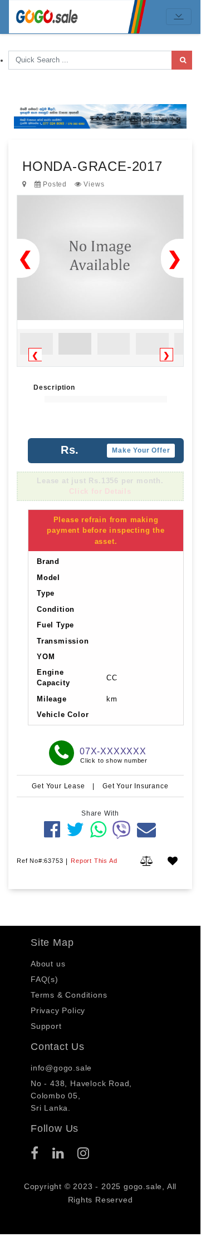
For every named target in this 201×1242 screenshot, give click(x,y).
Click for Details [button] (100, 491)
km (111, 699)
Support (46, 1026)
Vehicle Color (63, 714)
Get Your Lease (59, 786)
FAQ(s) (44, 979)
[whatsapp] (98, 829)
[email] (146, 829)
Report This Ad (94, 860)
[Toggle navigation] (179, 16)
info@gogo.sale (61, 1067)
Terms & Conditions (69, 994)
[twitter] (75, 829)
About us (48, 963)
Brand (48, 561)
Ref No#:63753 (40, 860)
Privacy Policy (58, 1010)
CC (111, 678)
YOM (46, 656)
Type (46, 593)
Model (48, 577)
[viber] (121, 829)
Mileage (52, 699)
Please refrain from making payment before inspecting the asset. (105, 531)
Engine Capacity (53, 678)
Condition (56, 609)
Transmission (63, 641)
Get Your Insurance (135, 786)
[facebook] (52, 829)
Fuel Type (55, 625)
